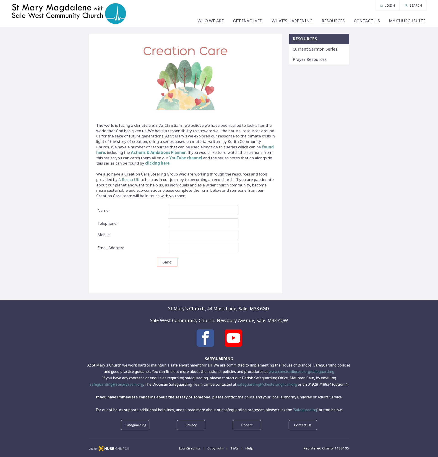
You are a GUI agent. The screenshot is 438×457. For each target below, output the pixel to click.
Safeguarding (305, 409)
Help (249, 448)
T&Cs (234, 448)
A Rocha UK (128, 179)
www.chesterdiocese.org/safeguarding (301, 371)
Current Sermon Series (315, 49)
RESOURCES (305, 38)
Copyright (215, 448)
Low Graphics (190, 448)
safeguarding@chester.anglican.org (267, 384)
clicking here (157, 163)
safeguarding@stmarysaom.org (116, 384)
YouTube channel (185, 157)
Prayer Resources (310, 59)
